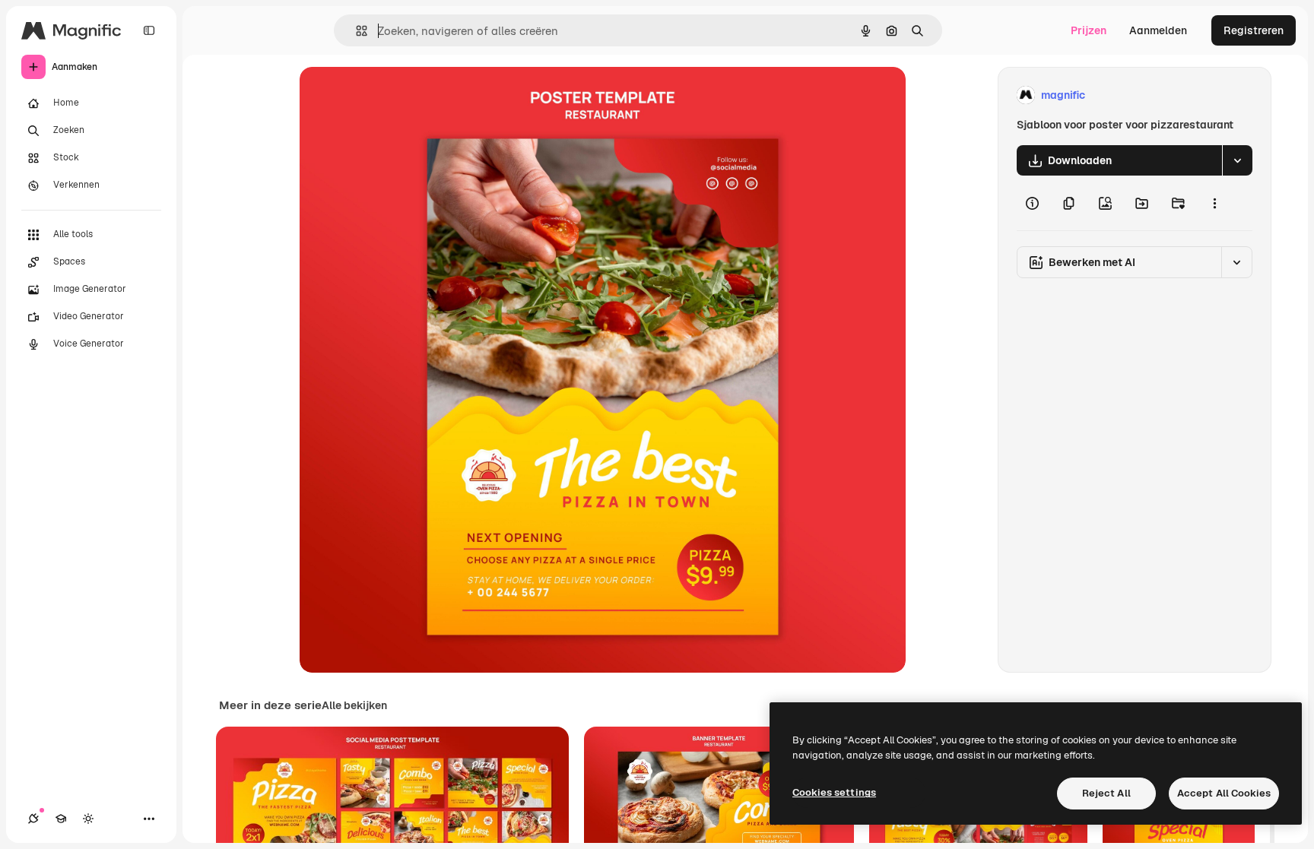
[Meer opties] (1214, 203)
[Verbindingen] (33, 818)
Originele (400, 95)
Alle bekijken (354, 705)
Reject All (1106, 793)
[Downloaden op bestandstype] (1237, 160)
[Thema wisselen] (88, 818)
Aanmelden (1158, 30)
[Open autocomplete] (355, 30)
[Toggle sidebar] (149, 30)
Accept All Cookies (1224, 793)
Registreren (1254, 30)
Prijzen (1088, 30)
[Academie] (61, 818)
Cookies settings (834, 792)
